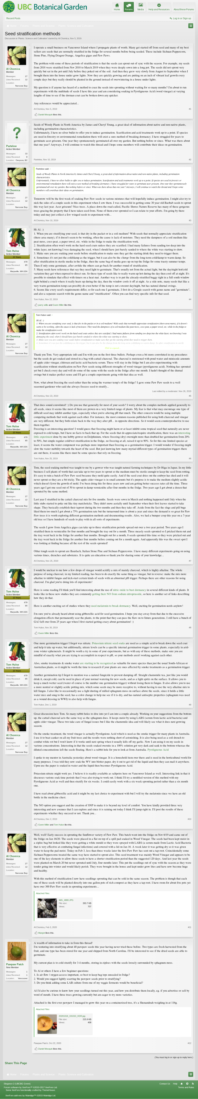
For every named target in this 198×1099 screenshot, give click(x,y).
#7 (190, 561)
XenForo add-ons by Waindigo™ (20, 1095)
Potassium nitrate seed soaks (108, 643)
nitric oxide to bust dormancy (129, 590)
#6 (190, 458)
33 (26, 154)
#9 (190, 705)
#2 (190, 159)
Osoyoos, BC (21, 160)
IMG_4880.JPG (66, 900)
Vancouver (22, 978)
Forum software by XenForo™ (30, 1087)
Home (181, 1083)
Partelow (11, 146)
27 (26, 76)
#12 (189, 1043)
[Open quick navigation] (190, 25)
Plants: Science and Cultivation (32, 38)
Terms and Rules (186, 1087)
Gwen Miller (58, 305)
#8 (190, 627)
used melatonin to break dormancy (110, 606)
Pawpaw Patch (15, 964)
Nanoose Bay (21, 86)
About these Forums (184, 9)
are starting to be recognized (96, 663)
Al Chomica (63, 38)
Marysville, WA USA (18, 271)
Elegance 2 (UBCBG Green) (17, 1084)
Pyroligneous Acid (158, 749)
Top (187, 1083)
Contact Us (165, 1084)
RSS (192, 1083)
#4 (190, 299)
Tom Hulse (12, 250)
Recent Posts (13, 18)
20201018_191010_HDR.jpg (72, 1016)
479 (25, 262)
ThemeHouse (48, 1090)
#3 (190, 220)
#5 (190, 396)
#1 (190, 109)
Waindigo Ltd (49, 1095)
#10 (189, 819)
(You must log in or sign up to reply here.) (174, 1057)
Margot (41, 933)
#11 (189, 927)
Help (175, 1084)
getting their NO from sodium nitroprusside (117, 594)
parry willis (43, 305)
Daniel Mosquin (45, 114)
